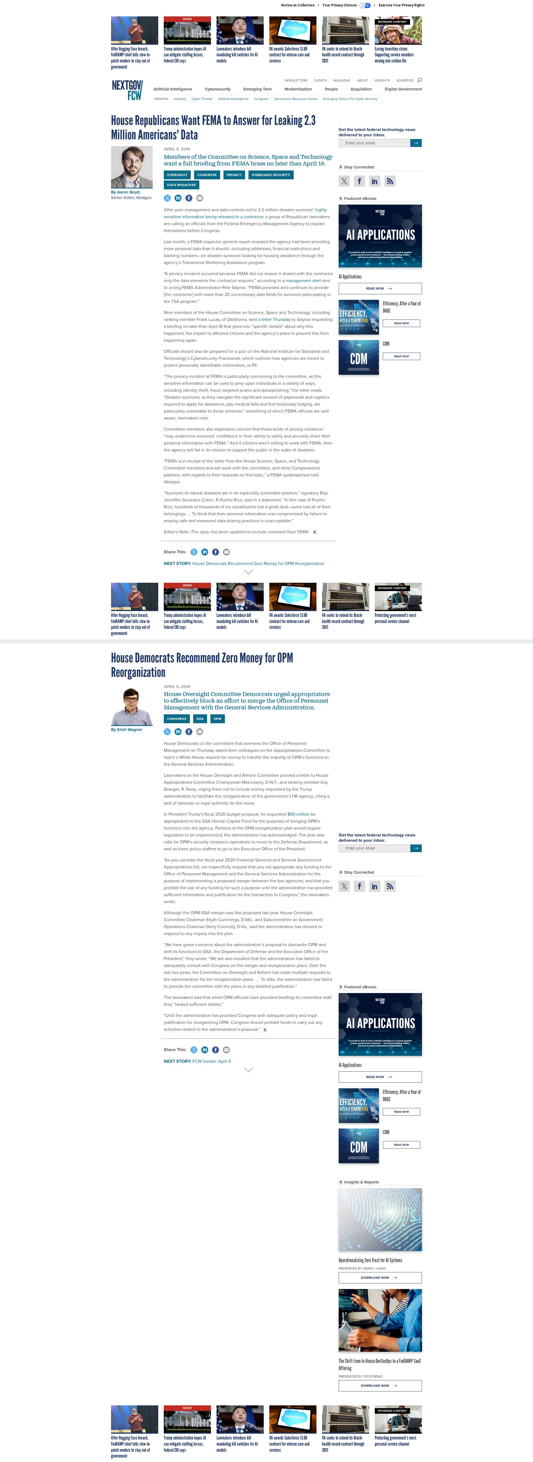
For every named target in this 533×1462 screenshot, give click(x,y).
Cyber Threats (202, 98)
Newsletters (296, 80)
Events (320, 80)
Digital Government (403, 89)
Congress (261, 98)
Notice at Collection (298, 5)
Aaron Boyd (128, 192)
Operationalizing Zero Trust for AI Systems (370, 1260)
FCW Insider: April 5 (211, 1061)
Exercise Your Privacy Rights (402, 5)
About (362, 80)
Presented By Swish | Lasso (362, 1268)
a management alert (301, 280)
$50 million (299, 814)
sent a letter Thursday (269, 319)
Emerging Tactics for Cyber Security (350, 98)
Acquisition (361, 89)
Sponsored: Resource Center (296, 98)
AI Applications (350, 276)
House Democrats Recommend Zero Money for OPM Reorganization (258, 563)
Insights (382, 80)
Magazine (341, 80)
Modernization (298, 89)
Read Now (375, 288)
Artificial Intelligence (173, 89)
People (331, 89)
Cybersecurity (218, 89)
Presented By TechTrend (360, 1376)
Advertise (405, 80)
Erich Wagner (129, 730)
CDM (386, 343)
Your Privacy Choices (340, 5)
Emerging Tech (257, 89)
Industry (180, 98)
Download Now (375, 1277)
